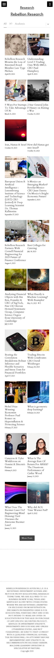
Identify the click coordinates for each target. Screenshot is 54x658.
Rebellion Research (27, 14)
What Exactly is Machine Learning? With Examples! (37, 297)
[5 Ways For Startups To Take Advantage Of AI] (16, 90)
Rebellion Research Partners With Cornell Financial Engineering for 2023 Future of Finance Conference (15, 253)
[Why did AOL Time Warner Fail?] (38, 493)
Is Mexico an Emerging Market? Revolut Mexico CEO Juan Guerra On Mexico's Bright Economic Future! (37, 189)
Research (27, 7)
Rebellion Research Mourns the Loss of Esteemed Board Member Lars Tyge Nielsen (15, 65)
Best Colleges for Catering (36, 247)
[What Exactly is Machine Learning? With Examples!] (38, 279)
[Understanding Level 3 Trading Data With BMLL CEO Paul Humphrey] (38, 44)
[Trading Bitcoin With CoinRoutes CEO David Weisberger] (38, 340)
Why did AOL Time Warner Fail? (37, 509)
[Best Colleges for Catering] (38, 231)
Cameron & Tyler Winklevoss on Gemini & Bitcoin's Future (15, 463)
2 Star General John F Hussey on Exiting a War (38, 107)
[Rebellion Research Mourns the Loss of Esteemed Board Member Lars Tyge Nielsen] (16, 44)
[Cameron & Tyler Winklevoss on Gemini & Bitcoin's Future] (16, 444)
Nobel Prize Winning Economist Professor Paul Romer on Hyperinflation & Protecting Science (15, 415)
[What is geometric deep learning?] (38, 392)
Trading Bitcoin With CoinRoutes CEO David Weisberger (36, 359)
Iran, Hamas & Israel (15, 144)
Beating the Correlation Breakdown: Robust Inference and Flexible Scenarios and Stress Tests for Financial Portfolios (15, 364)
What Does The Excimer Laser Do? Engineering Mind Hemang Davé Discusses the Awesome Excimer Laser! (15, 516)
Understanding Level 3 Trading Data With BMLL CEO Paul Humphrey (37, 65)
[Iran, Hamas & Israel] (16, 130)
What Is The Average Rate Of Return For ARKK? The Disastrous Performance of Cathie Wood (37, 466)
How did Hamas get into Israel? (38, 146)
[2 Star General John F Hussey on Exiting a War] (38, 90)
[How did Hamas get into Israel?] (38, 130)
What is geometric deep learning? (37, 408)
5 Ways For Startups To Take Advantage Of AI (15, 107)
